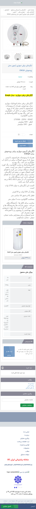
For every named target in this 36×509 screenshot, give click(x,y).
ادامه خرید (23, 145)
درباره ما (27, 435)
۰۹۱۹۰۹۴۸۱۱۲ (8, 464)
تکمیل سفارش (7, 506)
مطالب (27, 451)
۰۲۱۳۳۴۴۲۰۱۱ (27, 464)
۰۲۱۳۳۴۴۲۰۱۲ (18, 464)
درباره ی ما (31, 384)
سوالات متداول (25, 454)
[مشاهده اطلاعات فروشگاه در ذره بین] (24, 472)
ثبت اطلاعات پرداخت (23, 442)
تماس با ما (26, 432)
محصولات (27, 448)
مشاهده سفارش (27, 405)
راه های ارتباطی (30, 388)
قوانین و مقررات (25, 445)
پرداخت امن (31, 386)
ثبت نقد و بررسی (9, 353)
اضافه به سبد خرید (20, 141)
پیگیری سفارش (25, 438)
